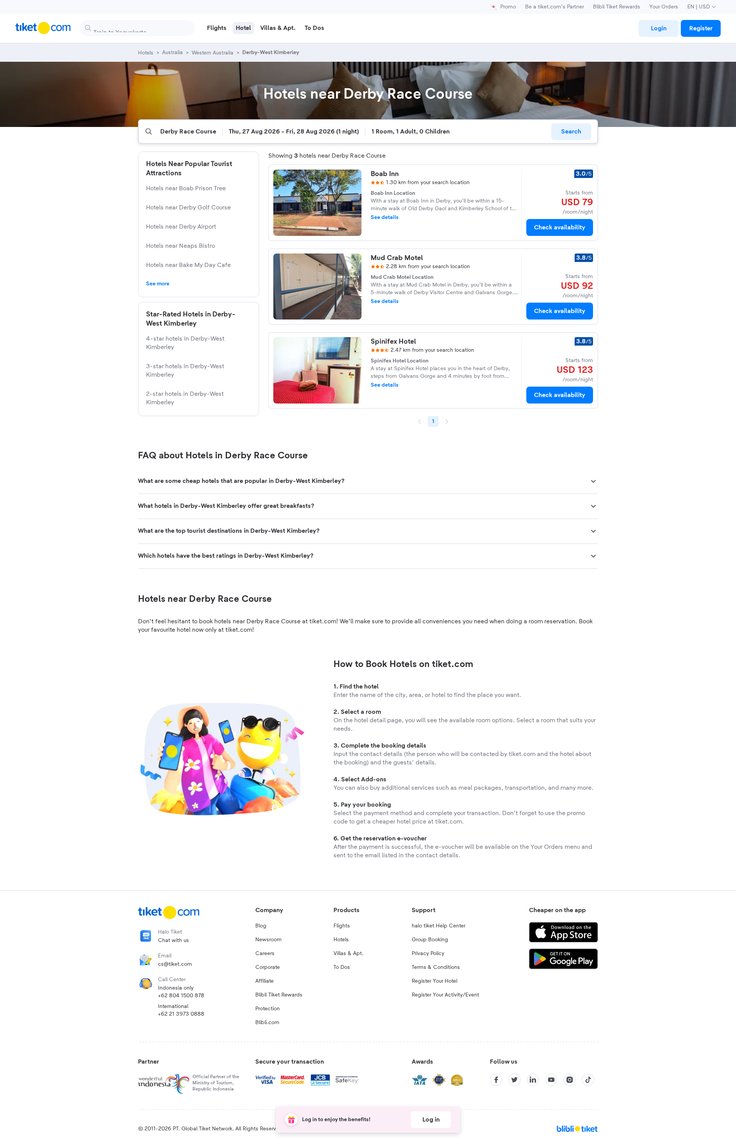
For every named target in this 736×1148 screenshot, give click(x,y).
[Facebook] (496, 1080)
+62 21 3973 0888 (181, 1014)
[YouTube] (551, 1080)
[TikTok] (588, 1080)
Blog (260, 925)
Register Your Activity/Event (445, 995)
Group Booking (430, 939)
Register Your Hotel (434, 981)
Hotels (341, 939)
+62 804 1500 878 (181, 995)
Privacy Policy (428, 953)
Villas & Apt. (348, 953)
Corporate (267, 967)
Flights (342, 925)
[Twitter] (514, 1080)
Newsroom (268, 939)
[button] (368, 481)
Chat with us (173, 940)
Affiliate (264, 981)
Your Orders (663, 6)
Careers (264, 953)
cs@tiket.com (175, 964)
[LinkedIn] (533, 1080)
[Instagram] (570, 1080)
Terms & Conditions (436, 967)
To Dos (342, 967)
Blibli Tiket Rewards (616, 6)
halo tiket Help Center (438, 925)
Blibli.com (267, 1022)
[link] (658, 28)
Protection (267, 1008)
